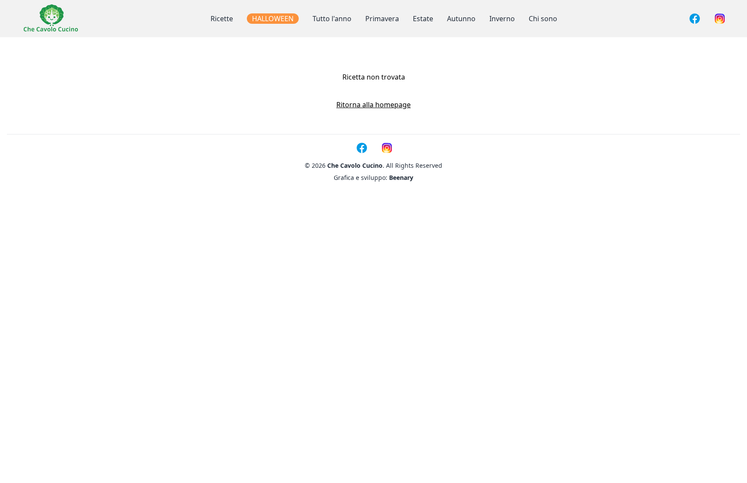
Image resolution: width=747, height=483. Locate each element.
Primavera (382, 18)
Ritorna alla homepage (373, 104)
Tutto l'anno (332, 18)
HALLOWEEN (273, 18)
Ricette (222, 18)
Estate (423, 18)
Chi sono (543, 18)
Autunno (461, 18)
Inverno (502, 18)
